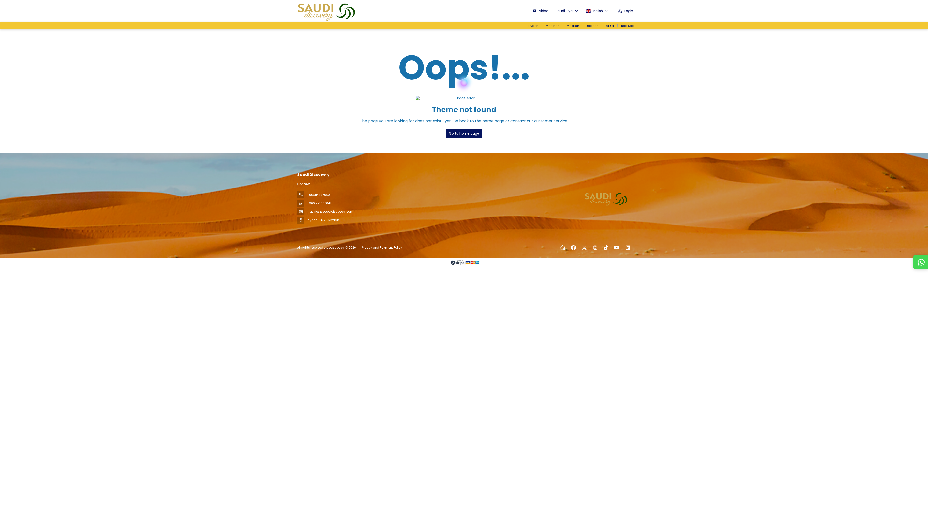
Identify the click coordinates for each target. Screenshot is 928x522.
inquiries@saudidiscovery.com (330, 212)
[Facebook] (573, 247)
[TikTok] (606, 247)
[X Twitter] (584, 247)
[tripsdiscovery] (606, 198)
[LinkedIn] (628, 247)
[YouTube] (617, 247)
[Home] (562, 247)
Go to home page (464, 133)
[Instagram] (595, 247)
